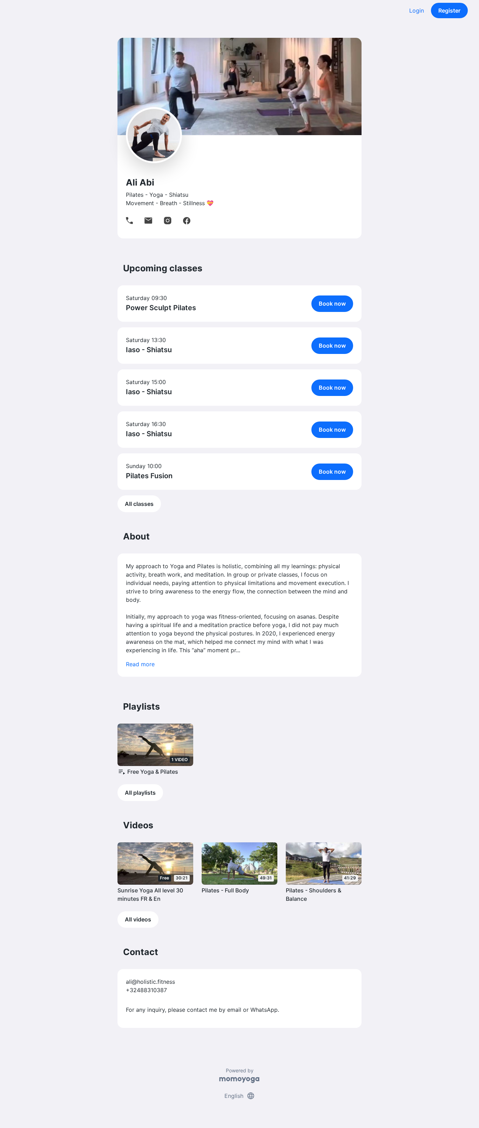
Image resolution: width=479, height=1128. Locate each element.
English (239, 1096)
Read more (140, 664)
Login (416, 10)
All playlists (140, 792)
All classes (139, 503)
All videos (138, 919)
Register (449, 10)
